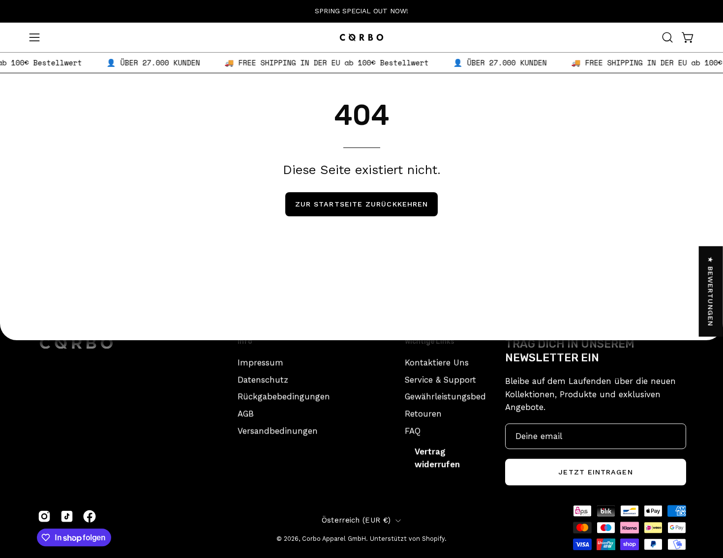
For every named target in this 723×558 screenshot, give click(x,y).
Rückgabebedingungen (284, 396)
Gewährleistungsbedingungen (464, 396)
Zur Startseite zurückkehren (361, 204)
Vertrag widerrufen (437, 457)
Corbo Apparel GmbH (334, 538)
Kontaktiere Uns (437, 362)
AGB (246, 413)
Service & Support (440, 379)
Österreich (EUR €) (356, 520)
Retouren (423, 413)
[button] (667, 37)
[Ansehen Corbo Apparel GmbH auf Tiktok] (67, 516)
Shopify (433, 538)
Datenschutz (263, 379)
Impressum (260, 362)
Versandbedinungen (278, 430)
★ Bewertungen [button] (711, 291)
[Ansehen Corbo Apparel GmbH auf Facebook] (89, 516)
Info (245, 341)
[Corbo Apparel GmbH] (361, 37)
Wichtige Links (429, 341)
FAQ (413, 430)
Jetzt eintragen (595, 472)
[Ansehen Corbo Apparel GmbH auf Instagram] (44, 516)
